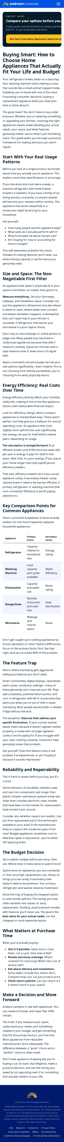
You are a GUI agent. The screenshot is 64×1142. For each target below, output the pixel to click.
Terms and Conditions (18, 1131)
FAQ (11, 1128)
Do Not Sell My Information (46, 1135)
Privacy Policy (48, 1128)
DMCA (35, 1131)
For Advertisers (48, 1131)
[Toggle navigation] (58, 3)
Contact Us (33, 1128)
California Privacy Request (17, 1135)
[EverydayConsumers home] (20, 3)
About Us (20, 1128)
